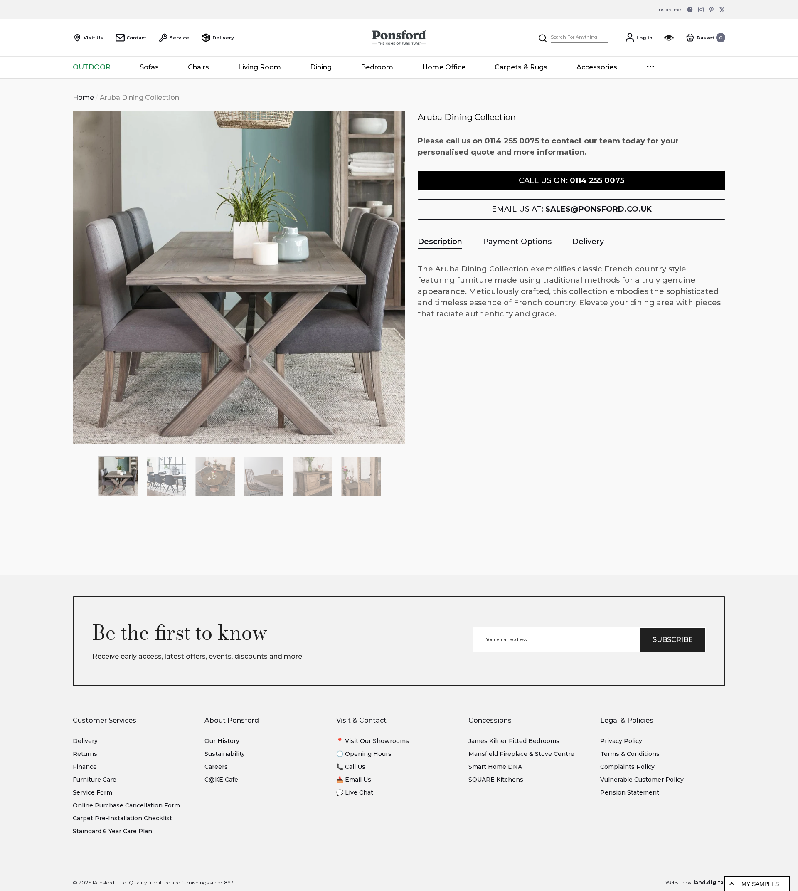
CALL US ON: (571, 180)
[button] (705, 37)
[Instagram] (701, 9)
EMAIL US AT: (572, 209)
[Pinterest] (711, 9)
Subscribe (673, 640)
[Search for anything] (573, 37)
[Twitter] (722, 9)
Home (83, 97)
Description (440, 241)
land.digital (709, 882)
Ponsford (103, 882)
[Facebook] (690, 9)
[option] (239, 277)
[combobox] (579, 37)
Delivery (588, 241)
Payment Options (517, 241)
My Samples (760, 884)
